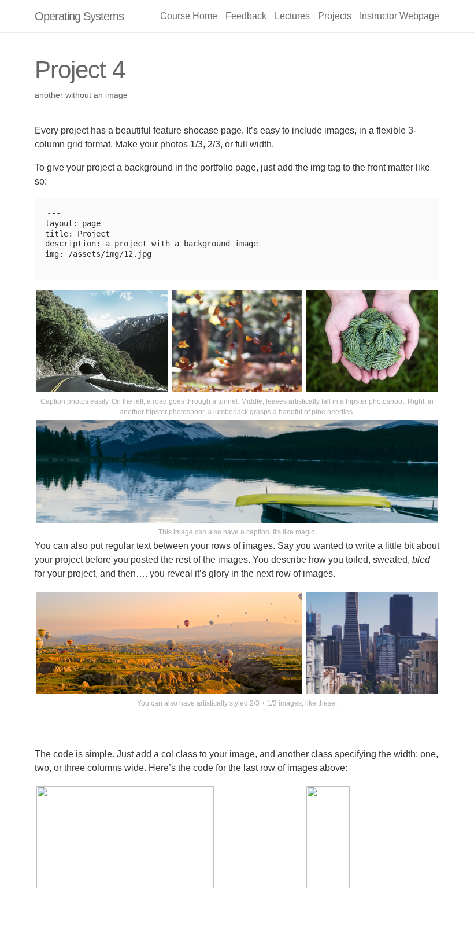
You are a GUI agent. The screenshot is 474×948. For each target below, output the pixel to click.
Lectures (292, 16)
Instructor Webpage (399, 16)
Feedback (245, 16)
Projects (334, 16)
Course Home (188, 16)
